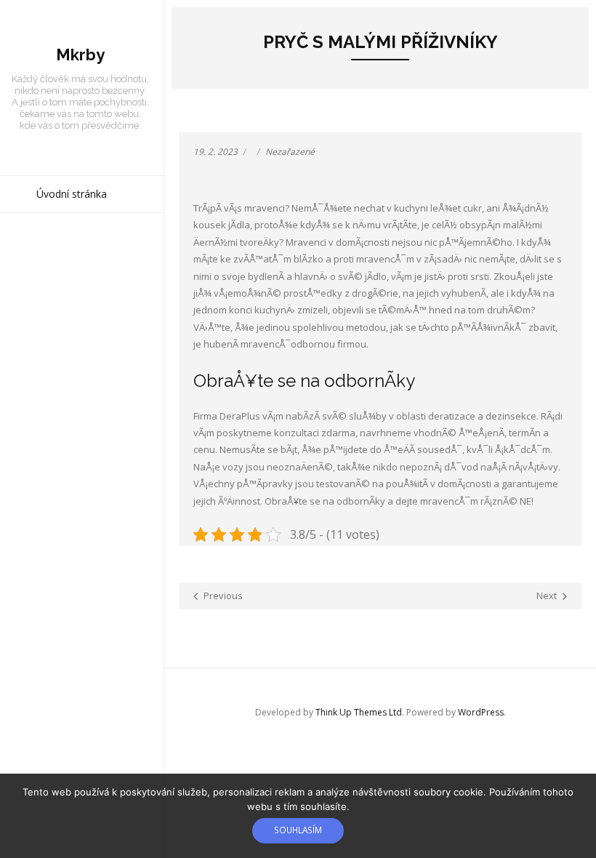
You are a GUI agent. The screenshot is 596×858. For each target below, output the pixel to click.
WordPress (481, 712)
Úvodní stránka (71, 194)
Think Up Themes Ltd (358, 712)
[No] (578, 816)
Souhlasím (298, 829)
